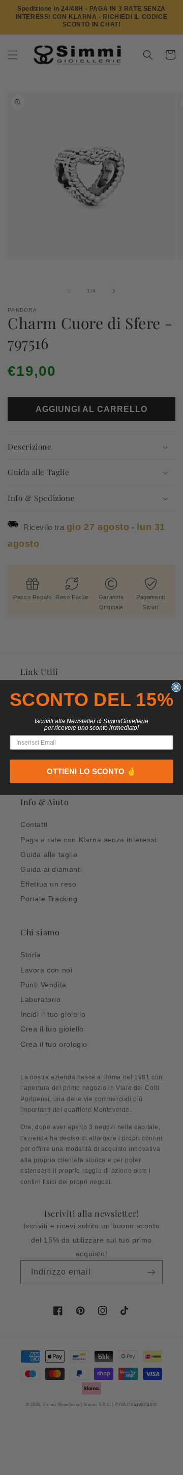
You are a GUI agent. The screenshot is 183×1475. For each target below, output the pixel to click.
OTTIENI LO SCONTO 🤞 (91, 772)
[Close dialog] (176, 687)
